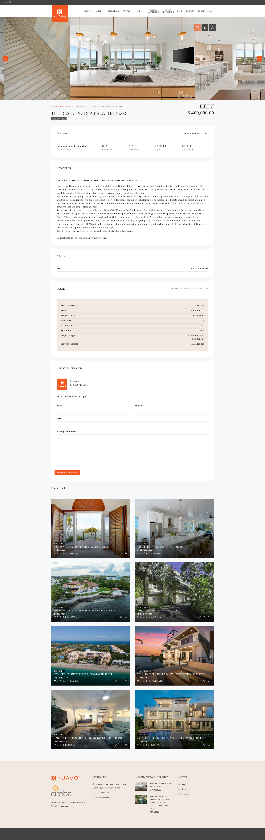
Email (59, 418)
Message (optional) (67, 431)
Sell (138, 11)
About (86, 11)
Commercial (113, 11)
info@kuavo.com (103, 797)
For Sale (181, 784)
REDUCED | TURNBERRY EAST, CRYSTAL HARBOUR (83, 674)
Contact (190, 11)
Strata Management (168, 11)
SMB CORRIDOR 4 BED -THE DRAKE (157, 610)
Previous (5, 58)
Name (59, 405)
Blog (179, 11)
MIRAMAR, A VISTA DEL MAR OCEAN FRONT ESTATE (84, 610)
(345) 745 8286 (207, 11)
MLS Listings (58, 119)
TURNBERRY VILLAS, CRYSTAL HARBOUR (161, 546)
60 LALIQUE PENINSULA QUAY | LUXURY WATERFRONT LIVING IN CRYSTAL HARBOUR (187, 737)
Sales (98, 11)
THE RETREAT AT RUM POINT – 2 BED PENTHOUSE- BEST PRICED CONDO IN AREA (160, 802)
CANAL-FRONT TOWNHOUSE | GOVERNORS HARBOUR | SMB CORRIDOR (95, 737)
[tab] (197, 27)
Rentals (126, 11)
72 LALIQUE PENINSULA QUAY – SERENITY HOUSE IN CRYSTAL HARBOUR (179, 674)
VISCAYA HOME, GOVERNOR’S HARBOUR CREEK (81, 546)
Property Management (153, 11)
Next (259, 58)
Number (139, 405)
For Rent (182, 789)
